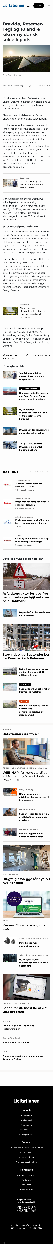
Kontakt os (26, 1180)
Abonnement (26, 1115)
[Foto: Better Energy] (26, 58)
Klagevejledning (26, 1157)
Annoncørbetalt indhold (26, 1162)
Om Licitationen (26, 1189)
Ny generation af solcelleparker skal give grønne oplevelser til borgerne (33, 313)
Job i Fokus (10, 471)
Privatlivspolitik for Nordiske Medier (26, 1147)
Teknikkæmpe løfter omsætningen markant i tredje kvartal (32, 184)
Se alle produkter (26, 1134)
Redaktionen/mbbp (14, 86)
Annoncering (26, 1125)
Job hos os (26, 1185)
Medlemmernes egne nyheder (21, 734)
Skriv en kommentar (39, 355)
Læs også (24, 178)
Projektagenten (27, 1130)
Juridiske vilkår (26, 1152)
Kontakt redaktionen (26, 1175)
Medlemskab (26, 1120)
